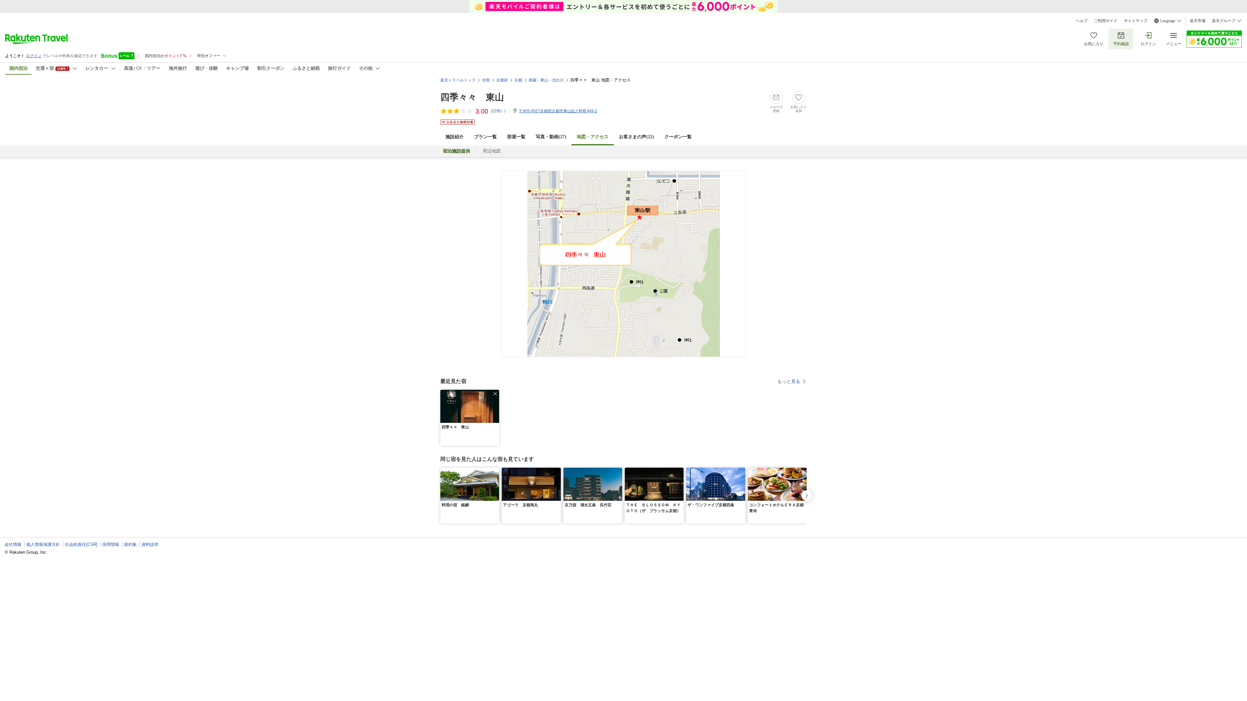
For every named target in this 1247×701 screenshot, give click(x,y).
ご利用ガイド (1105, 20)
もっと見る (788, 381)
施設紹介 (455, 136)
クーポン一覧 (678, 136)
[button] (495, 394)
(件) (496, 111)
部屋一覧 (516, 136)
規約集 (130, 544)
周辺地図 (492, 151)
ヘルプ (1082, 20)
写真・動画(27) (551, 136)
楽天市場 (1197, 20)
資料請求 (150, 544)
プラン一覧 (485, 136)
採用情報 (110, 544)
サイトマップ (1135, 20)
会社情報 (13, 544)
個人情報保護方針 (43, 544)
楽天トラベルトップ (457, 80)
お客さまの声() (636, 136)
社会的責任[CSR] (81, 544)
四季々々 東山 (472, 97)
